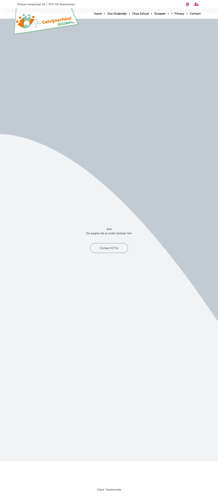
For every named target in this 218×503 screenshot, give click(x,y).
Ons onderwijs (117, 13)
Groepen (160, 13)
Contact (195, 13)
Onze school (140, 13)
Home (98, 13)
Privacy (179, 13)
